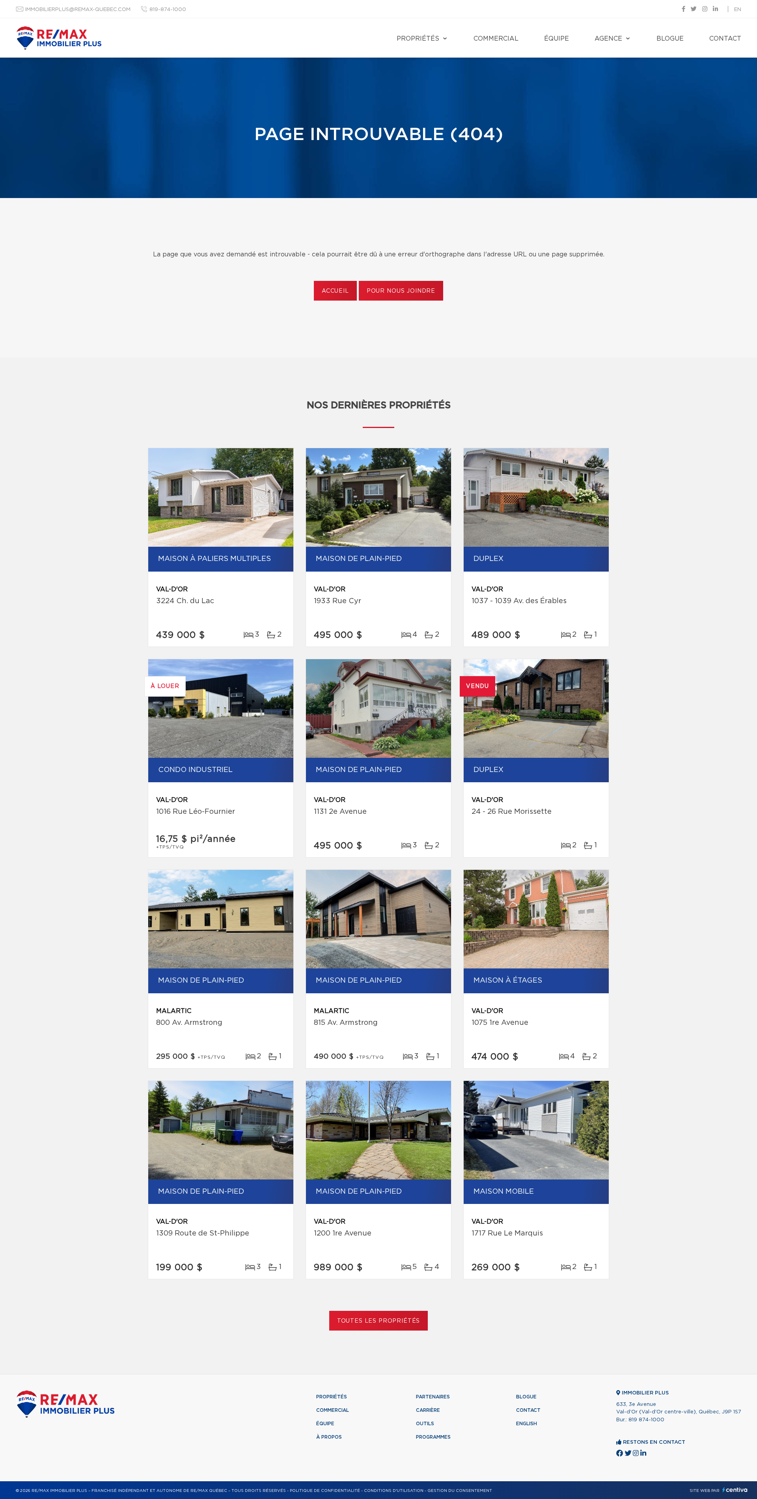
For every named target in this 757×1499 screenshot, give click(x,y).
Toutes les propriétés (378, 1321)
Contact (725, 39)
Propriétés (418, 39)
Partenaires (433, 1396)
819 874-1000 (646, 1419)
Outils (425, 1423)
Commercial (496, 39)
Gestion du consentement (459, 1491)
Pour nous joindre (401, 291)
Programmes (433, 1437)
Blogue (670, 39)
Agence (608, 39)
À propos (329, 1437)
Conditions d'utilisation (393, 1491)
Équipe (556, 39)
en (737, 9)
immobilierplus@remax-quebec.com (78, 9)
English (526, 1423)
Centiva (735, 1489)
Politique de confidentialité (325, 1491)
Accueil (335, 291)
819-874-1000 (167, 9)
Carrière (428, 1410)
